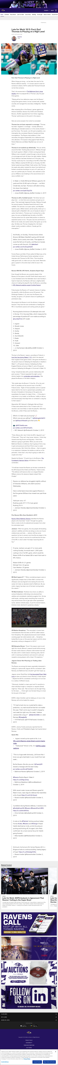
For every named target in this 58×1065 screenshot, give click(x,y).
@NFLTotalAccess (21, 425)
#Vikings (34, 823)
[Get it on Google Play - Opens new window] (33, 1026)
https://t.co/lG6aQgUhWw (27, 852)
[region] (29, 1057)
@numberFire (17, 319)
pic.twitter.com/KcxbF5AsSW (23, 769)
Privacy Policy (29, 1040)
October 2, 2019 (40, 193)
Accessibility (29, 1042)
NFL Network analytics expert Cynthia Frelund (26, 285)
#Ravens (16, 777)
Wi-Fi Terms (29, 1047)
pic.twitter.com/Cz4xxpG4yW (23, 247)
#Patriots (25, 821)
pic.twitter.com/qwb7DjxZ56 (22, 190)
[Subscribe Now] (29, 924)
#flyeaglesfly (23, 717)
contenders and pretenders (32, 376)
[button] (29, 617)
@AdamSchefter (34, 715)
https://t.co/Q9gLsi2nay (21, 780)
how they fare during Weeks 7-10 (22, 357)
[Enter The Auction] (29, 973)
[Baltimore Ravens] (29, 1032)
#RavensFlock (35, 808)
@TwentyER (38, 764)
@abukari (35, 244)
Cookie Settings (5, 1061)
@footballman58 (18, 808)
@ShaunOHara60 (21, 420)
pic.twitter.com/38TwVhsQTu (22, 428)
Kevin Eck (20, 36)
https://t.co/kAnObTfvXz (21, 810)
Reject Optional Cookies (49, 1062)
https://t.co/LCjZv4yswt (29, 795)
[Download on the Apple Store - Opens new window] (23, 1026)
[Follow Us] (29, 997)
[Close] (55, 1051)
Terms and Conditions (29, 1045)
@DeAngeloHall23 (39, 418)
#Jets (20, 823)
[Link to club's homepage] (3, 10)
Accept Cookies (37, 1062)
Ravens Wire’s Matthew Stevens (21, 518)
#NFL (42, 808)
